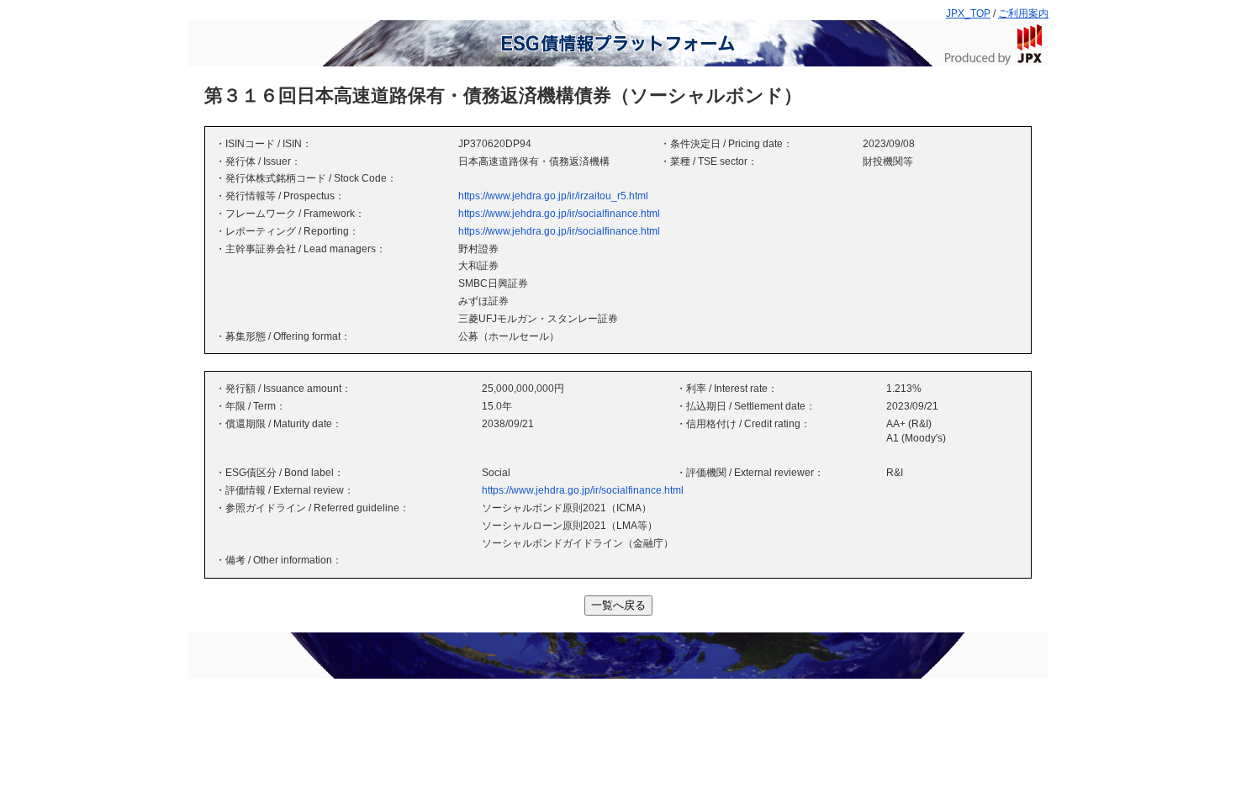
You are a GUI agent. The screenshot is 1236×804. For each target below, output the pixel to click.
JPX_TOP (968, 13)
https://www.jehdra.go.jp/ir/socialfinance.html (559, 214)
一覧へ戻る (618, 605)
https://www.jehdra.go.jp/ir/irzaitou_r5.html (553, 196)
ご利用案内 (1023, 13)
